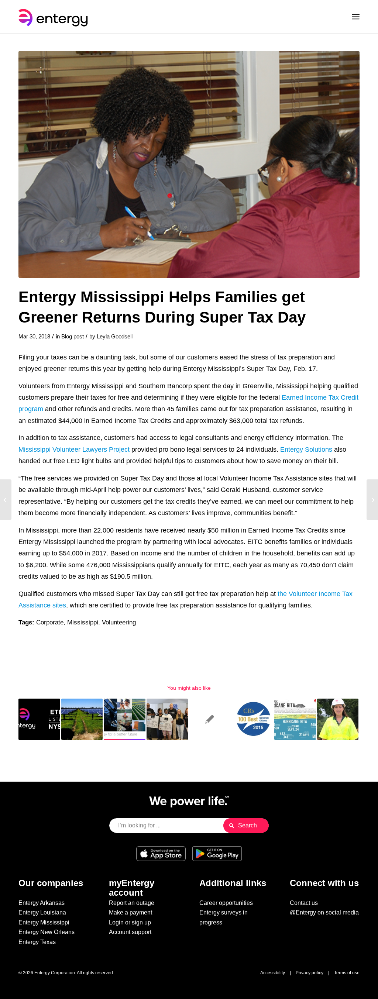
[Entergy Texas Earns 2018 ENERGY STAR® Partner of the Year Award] (372, 499)
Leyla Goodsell (115, 337)
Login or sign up (130, 922)
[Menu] (356, 17)
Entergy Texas (37, 942)
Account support (130, 932)
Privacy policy (309, 972)
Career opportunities (226, 903)
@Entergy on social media (324, 912)
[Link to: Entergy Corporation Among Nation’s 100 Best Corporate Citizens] (253, 719)
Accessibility (272, 972)
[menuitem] (356, 17)
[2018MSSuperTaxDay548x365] (189, 164)
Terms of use (347, 972)
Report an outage (131, 903)
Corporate (49, 622)
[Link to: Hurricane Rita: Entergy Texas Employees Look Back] (295, 719)
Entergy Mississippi (43, 922)
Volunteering (119, 622)
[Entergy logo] (54, 16)
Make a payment (130, 912)
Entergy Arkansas (41, 903)
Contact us (304, 903)
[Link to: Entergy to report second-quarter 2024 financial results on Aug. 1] (39, 719)
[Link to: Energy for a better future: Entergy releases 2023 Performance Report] (124, 719)
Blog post (72, 337)
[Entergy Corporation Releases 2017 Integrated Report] (5, 499)
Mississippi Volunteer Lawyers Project (74, 449)
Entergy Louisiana (42, 912)
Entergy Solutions (306, 449)
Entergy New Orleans (46, 932)
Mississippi (82, 622)
